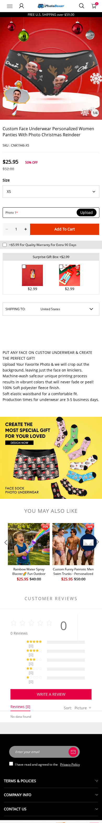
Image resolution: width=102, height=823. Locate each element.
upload (86, 212)
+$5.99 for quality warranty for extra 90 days (42, 245)
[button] (5, 552)
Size (6, 180)
